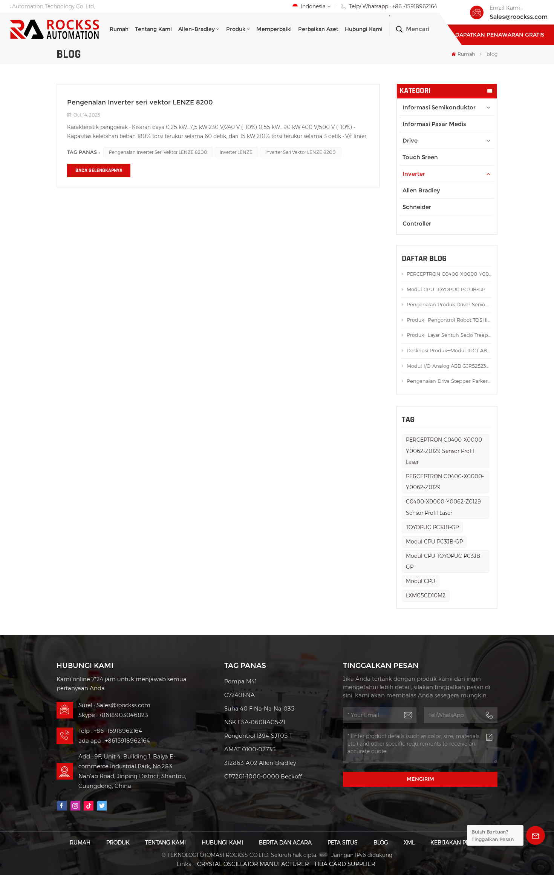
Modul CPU (420, 581)
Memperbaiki (274, 29)
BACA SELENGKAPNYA (98, 170)
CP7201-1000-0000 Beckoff (263, 776)
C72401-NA (239, 694)
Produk (235, 29)
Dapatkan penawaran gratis (499, 34)
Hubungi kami (364, 29)
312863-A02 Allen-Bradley (260, 762)
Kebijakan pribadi (457, 843)
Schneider (416, 206)
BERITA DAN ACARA (285, 843)
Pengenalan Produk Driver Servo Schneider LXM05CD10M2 (449, 304)
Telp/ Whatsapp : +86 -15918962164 (393, 6)
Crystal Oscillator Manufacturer (253, 863)
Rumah (119, 29)
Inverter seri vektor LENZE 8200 (300, 152)
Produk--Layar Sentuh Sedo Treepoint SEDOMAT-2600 (449, 335)
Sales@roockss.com (519, 16)
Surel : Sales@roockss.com (114, 705)
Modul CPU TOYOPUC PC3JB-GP (446, 289)
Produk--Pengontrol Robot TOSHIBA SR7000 (449, 320)
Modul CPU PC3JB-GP (434, 541)
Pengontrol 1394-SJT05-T (258, 735)
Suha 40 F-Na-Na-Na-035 (259, 708)
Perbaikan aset (318, 29)
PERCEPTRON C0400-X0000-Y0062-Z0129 (445, 482)
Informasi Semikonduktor (439, 107)
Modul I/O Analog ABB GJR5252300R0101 (449, 366)
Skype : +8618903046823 (113, 714)
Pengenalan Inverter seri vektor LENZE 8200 (140, 102)
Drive (410, 140)
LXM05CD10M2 (425, 595)
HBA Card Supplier (345, 863)
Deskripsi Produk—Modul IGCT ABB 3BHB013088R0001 (449, 350)
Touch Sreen (420, 157)
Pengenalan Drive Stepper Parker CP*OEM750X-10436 (449, 381)
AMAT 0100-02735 (249, 749)
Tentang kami (153, 29)
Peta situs (343, 843)
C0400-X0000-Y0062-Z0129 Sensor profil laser (443, 507)
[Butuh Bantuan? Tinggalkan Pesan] (535, 835)
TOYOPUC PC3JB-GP (432, 527)
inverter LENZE (236, 152)
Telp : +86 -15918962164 (110, 730)
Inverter (413, 173)
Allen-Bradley (196, 29)
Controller (416, 223)
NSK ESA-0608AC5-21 (254, 722)
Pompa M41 (240, 681)
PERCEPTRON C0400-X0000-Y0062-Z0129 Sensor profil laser (449, 274)
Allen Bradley (421, 190)
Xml (409, 843)
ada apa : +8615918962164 (114, 740)
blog (380, 843)
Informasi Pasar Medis (434, 123)
